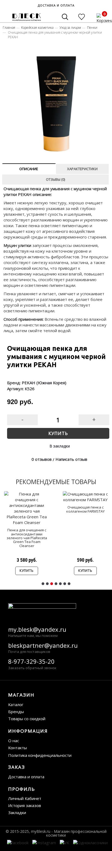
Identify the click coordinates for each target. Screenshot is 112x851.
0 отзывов (42, 459)
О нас (13, 740)
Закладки (17, 812)
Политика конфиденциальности (39, 755)
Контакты (17, 747)
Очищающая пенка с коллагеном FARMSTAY (85, 509)
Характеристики (82, 168)
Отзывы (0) (55, 179)
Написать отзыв (71, 459)
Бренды (16, 711)
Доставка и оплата (26, 776)
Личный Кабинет (24, 798)
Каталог (15, 704)
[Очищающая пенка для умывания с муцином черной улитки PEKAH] (56, 100)
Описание (28, 168)
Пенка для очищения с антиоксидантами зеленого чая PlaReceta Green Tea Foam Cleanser (27, 538)
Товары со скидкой (26, 718)
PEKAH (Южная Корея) (44, 382)
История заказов (24, 805)
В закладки (59, 446)
